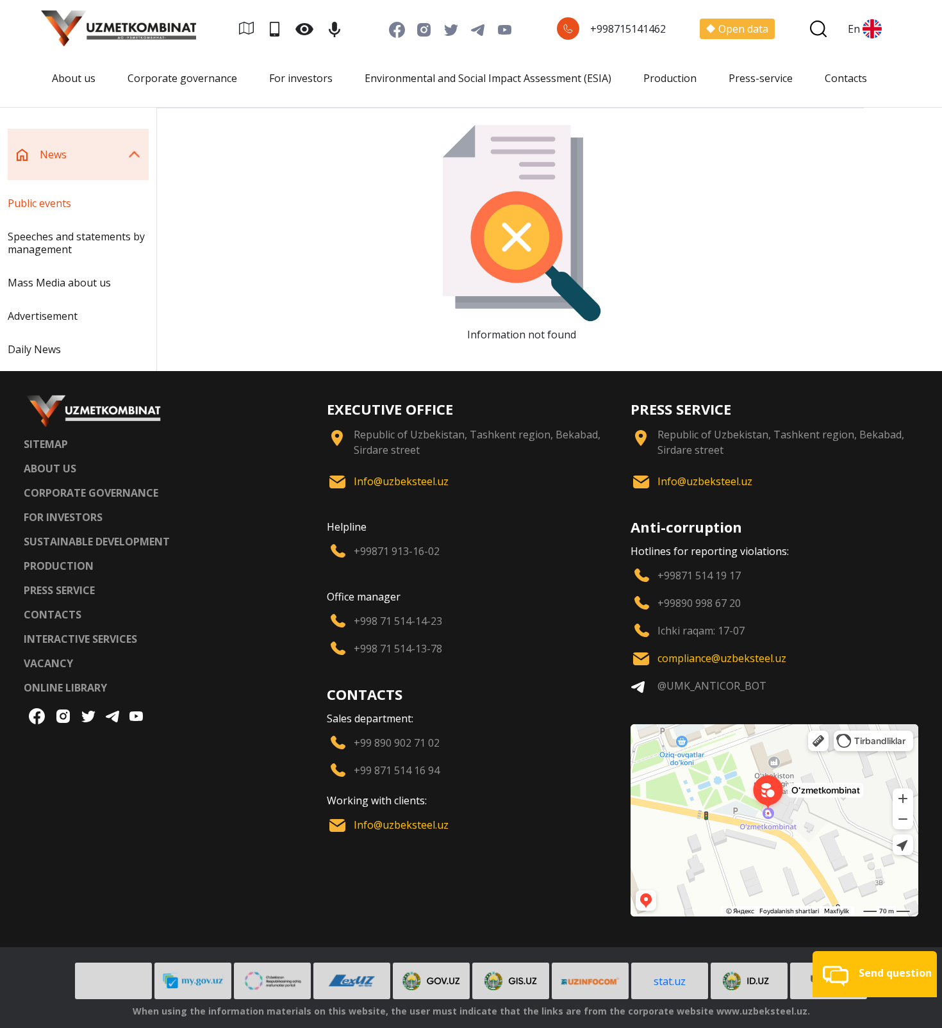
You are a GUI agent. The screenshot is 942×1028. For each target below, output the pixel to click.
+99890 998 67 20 (699, 603)
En (854, 29)
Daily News (34, 349)
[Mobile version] (280, 28)
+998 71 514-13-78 (398, 649)
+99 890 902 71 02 (397, 743)
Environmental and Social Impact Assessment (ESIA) (488, 78)
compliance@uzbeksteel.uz (721, 658)
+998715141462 (628, 29)
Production (670, 78)
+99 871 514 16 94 (397, 770)
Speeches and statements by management (76, 242)
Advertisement (43, 316)
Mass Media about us (59, 283)
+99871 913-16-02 (397, 551)
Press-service (761, 78)
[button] (875, 974)
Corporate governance (182, 78)
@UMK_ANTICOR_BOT (711, 686)
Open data (743, 29)
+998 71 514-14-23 (398, 621)
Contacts (846, 78)
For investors (301, 78)
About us (73, 78)
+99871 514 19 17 (699, 575)
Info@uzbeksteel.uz (401, 481)
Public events (39, 203)
